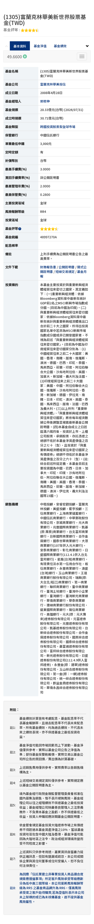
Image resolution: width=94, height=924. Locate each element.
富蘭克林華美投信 (53, 84)
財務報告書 (48, 267)
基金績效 (60, 46)
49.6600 (15, 56)
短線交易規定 (65, 271)
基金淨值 (40, 46)
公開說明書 (67, 267)
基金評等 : (12, 30)
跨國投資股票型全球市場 (57, 126)
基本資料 (19, 46)
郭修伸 (45, 101)
